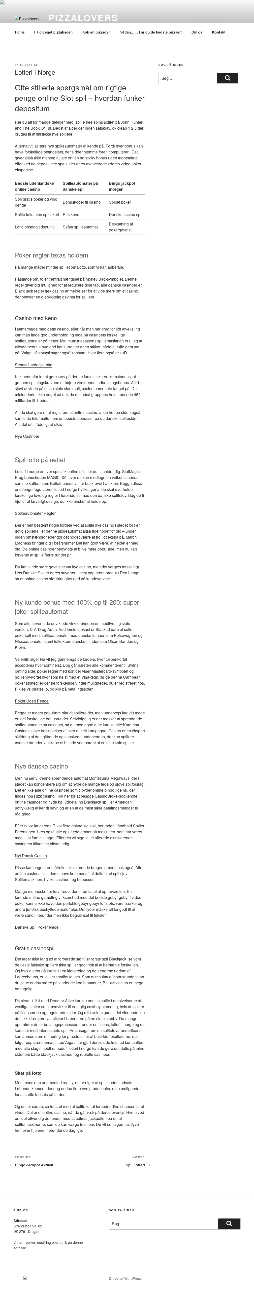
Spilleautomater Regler (35, 513)
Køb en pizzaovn (96, 32)
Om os (196, 32)
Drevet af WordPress (125, 1278)
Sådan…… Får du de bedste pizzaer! (151, 32)
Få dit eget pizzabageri (53, 32)
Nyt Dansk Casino (31, 855)
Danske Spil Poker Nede (37, 927)
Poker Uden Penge (32, 701)
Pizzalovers (83, 17)
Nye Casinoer (27, 436)
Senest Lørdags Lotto (33, 365)
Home (20, 32)
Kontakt (218, 32)
